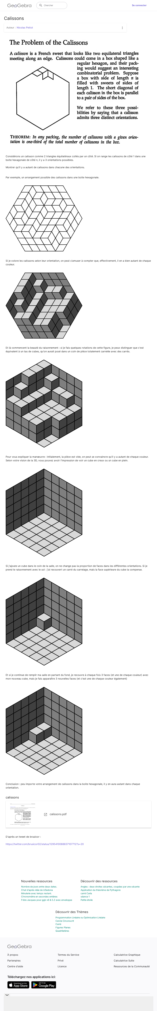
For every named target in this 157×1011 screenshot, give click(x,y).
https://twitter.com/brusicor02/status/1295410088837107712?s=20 (45, 844)
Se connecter (139, 5)
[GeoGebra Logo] (19, 5)
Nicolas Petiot (25, 27)
